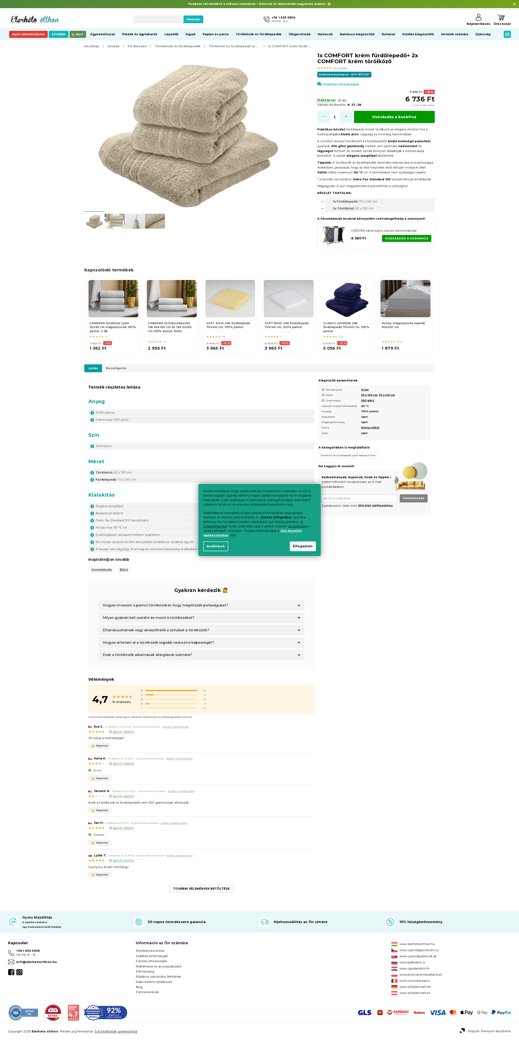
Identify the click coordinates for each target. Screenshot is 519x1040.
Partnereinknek (147, 992)
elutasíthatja (297, 526)
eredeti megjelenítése (175, 726)
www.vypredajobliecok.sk (418, 956)
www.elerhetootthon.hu (417, 944)
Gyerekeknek (101, 569)
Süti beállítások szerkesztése (115, 1031)
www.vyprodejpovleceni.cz (419, 950)
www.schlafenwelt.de (415, 987)
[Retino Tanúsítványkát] (105, 1012)
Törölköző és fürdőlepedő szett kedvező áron (347, 455)
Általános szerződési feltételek (158, 976)
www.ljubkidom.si (412, 962)
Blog (139, 987)
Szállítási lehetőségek (341, 84)
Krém (365, 389)
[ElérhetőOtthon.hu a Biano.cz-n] (73, 1012)
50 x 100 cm (369, 395)
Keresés (193, 19)
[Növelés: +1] (346, 117)
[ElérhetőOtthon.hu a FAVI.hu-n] (53, 1012)
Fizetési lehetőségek (151, 961)
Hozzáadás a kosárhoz (394, 117)
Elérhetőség (145, 971)
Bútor (124, 569)
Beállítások (216, 546)
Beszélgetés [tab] (116, 368)
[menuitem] (28, 34)
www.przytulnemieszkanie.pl (420, 974)
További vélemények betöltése (201, 888)
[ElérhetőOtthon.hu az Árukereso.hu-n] (23, 1012)
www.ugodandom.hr (414, 968)
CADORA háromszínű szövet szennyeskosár (384, 230)
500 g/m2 (367, 400)
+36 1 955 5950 (28, 951)
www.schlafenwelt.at (414, 993)
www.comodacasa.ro (414, 981)
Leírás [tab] (93, 368)
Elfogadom (303, 546)
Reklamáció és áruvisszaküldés (158, 966)
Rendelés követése (150, 951)
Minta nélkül (370, 427)
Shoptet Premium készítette (489, 1031)
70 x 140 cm (387, 395)
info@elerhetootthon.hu (36, 962)
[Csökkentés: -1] (323, 117)
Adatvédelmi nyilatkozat (154, 982)
